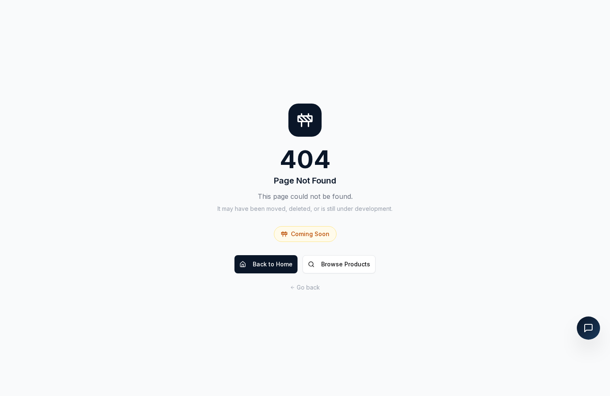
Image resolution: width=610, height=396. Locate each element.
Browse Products (345, 264)
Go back (308, 287)
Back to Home (273, 264)
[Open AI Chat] (588, 328)
